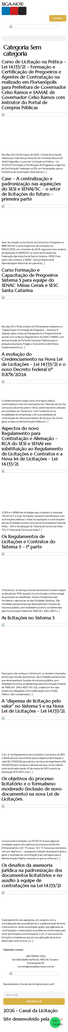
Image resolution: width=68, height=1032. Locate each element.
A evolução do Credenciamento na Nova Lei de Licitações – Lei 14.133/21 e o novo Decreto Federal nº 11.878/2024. (34, 364)
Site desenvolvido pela (33, 1019)
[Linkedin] (6, 11)
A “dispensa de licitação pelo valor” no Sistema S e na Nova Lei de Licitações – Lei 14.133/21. (34, 706)
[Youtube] (14, 11)
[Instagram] (22, 11)
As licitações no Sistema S (28, 618)
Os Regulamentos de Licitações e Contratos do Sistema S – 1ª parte (28, 542)
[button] (34, 38)
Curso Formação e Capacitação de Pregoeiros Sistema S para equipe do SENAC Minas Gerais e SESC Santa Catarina (30, 280)
